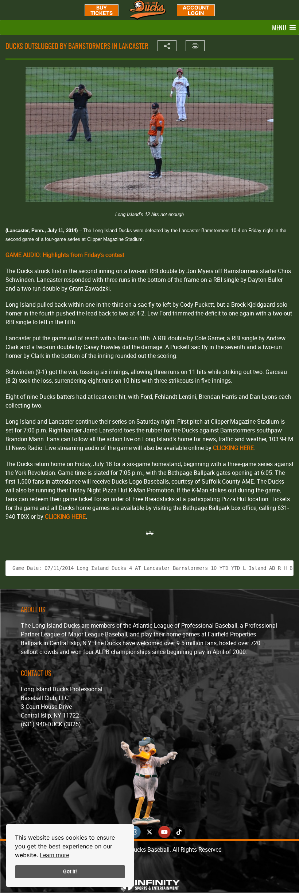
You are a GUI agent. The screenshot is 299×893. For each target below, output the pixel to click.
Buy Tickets (101, 10)
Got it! (70, 871)
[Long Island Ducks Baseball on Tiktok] (179, 832)
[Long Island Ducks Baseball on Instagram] (134, 832)
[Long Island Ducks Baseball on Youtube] (164, 832)
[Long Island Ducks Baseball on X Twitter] (149, 832)
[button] (279, 27)
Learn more (54, 855)
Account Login (196, 10)
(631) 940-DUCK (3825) (51, 724)
